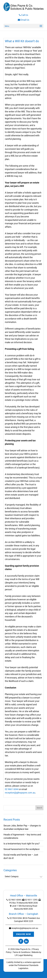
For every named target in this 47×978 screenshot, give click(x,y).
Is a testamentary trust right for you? (22, 843)
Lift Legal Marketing (23, 955)
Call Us (24, 15)
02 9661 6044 (11, 789)
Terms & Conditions (21, 952)
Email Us (24, 19)
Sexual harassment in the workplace (22, 849)
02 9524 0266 (15, 918)
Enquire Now (23, 934)
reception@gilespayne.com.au (20, 792)
